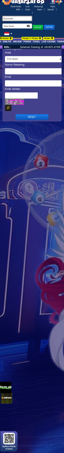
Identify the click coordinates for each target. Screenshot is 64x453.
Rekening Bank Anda (13, 50)
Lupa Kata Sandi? (51, 6)
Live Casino (48, 41)
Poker (27, 41)
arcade (17, 41)
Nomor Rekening (14, 64)
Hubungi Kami (38, 8)
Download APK (16, 8)
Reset (32, 117)
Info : (7, 47)
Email (8, 76)
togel (36, 41)
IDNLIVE (7, 41)
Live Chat (27, 8)
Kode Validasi (12, 89)
